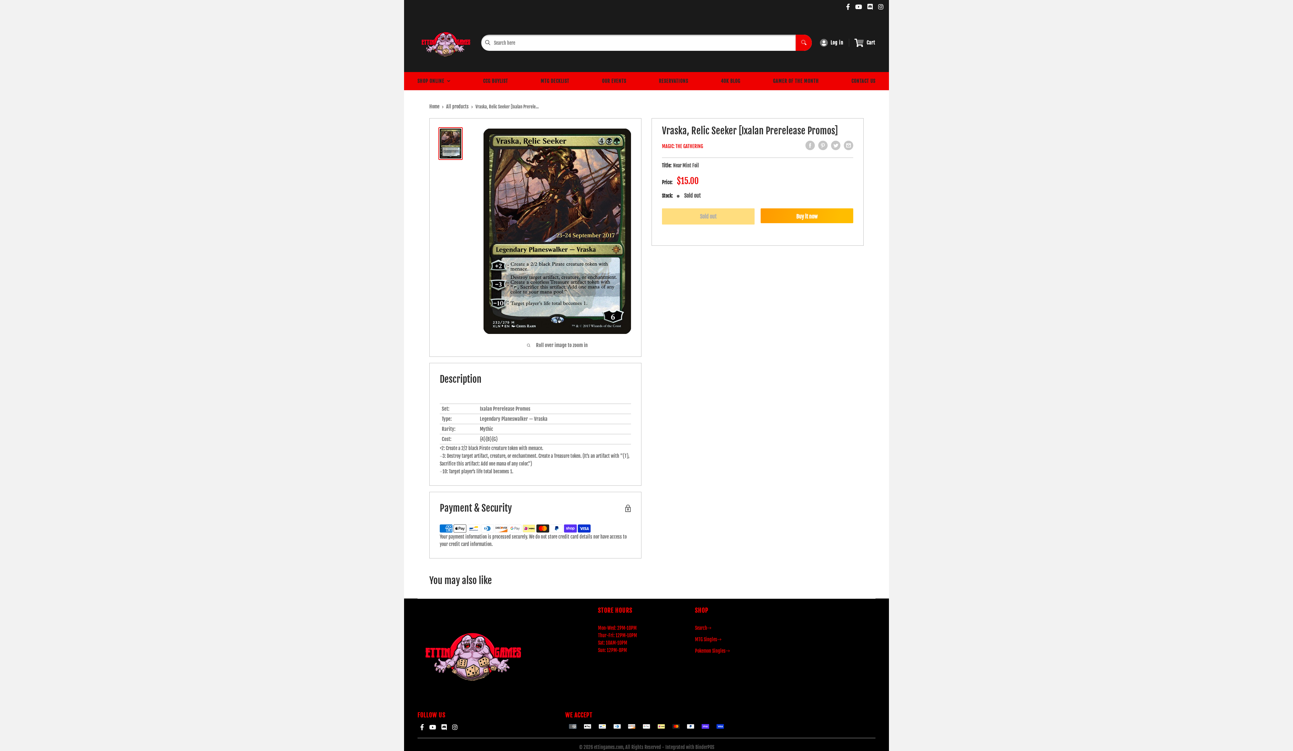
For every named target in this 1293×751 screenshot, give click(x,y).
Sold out (708, 216)
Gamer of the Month (796, 81)
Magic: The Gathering (682, 146)
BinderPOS (704, 747)
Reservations (673, 81)
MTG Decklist (555, 81)
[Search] (804, 43)
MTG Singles (706, 639)
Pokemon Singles (710, 651)
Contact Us (863, 81)
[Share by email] (848, 145)
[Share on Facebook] (810, 145)
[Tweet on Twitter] (835, 145)
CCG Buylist (495, 81)
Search (701, 628)
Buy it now (807, 216)
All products (457, 106)
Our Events (614, 81)
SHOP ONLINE (432, 81)
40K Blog (730, 81)
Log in (837, 42)
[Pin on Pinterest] (823, 145)
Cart (871, 42)
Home (434, 106)
